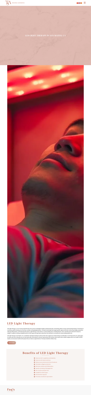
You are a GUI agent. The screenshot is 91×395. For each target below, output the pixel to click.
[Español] (81, 3)
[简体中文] (77, 3)
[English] (79, 3)
